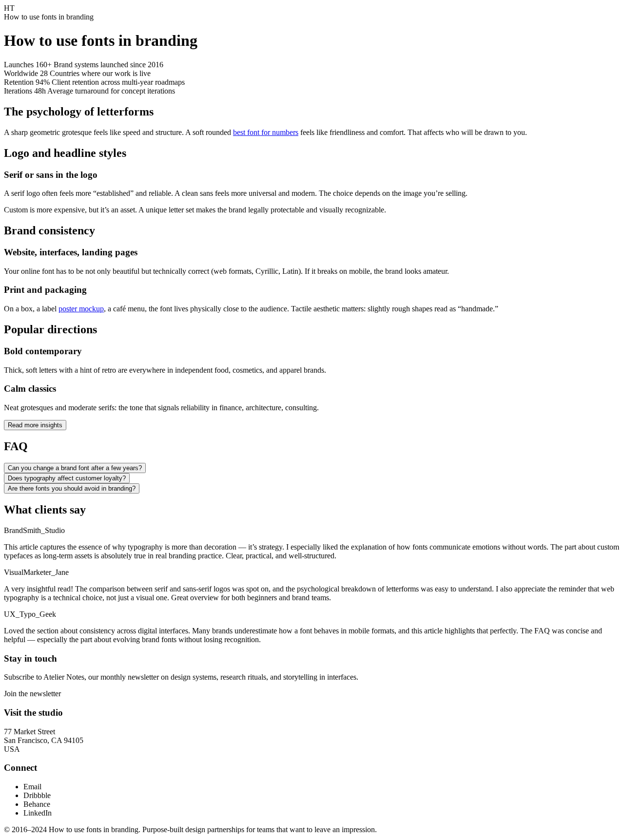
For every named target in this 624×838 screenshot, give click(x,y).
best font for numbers (265, 132)
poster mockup (81, 309)
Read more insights (35, 425)
